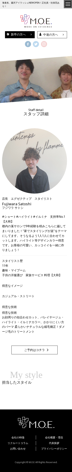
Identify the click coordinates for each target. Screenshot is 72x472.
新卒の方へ (18, 34)
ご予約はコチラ (34, 350)
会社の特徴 (17, 437)
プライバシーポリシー (54, 448)
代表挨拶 (54, 443)
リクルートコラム (18, 443)
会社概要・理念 (54, 437)
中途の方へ (50, 34)
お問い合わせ (18, 448)
